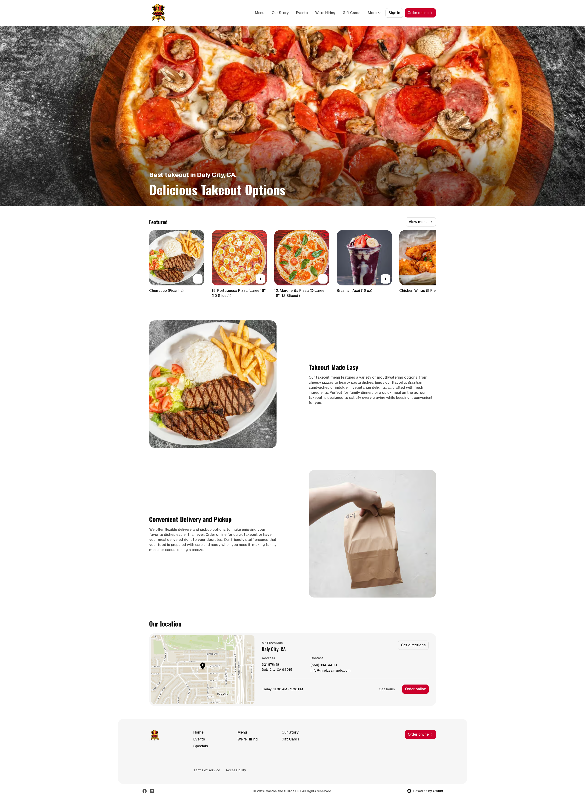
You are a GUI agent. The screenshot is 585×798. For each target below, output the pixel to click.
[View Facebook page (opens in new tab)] (144, 791)
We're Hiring (325, 12)
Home (198, 732)
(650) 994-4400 (324, 665)
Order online (415, 689)
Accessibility (236, 770)
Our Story (280, 12)
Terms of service (206, 770)
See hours (387, 689)
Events (302, 12)
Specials (200, 746)
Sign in (394, 12)
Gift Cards (351, 12)
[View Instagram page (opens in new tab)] (152, 791)
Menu (259, 12)
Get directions (413, 645)
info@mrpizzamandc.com (331, 670)
